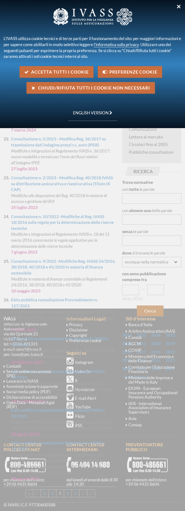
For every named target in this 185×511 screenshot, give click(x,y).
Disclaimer (78, 329)
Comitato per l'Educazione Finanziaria (151, 369)
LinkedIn (82, 371)
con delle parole (147, 210)
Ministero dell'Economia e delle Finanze (151, 358)
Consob (135, 337)
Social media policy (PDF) (28, 391)
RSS (78, 425)
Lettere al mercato (146, 136)
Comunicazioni (143, 129)
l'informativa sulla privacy (116, 44)
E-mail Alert (85, 398)
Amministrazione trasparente (32, 386)
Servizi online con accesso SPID (28, 373)
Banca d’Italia (140, 324)
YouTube (83, 406)
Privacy (76, 324)
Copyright (78, 335)
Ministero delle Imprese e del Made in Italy (150, 380)
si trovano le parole (143, 253)
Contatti (13, 366)
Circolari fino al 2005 (148, 144)
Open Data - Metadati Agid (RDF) (30, 404)
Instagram (84, 362)
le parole (135, 231)
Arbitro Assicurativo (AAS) (151, 331)
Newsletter (85, 389)
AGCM (134, 343)
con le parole (138, 189)
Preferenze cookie (85, 340)
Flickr (80, 416)
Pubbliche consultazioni (151, 152)
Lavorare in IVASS (22, 381)
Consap (135, 424)
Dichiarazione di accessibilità (31, 397)
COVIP (134, 350)
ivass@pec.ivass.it (27, 354)
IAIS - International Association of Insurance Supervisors (149, 408)
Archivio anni (135, 377)
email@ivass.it (28, 349)
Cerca (150, 310)
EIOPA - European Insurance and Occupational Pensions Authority (153, 393)
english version (88, 110)
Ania (132, 418)
